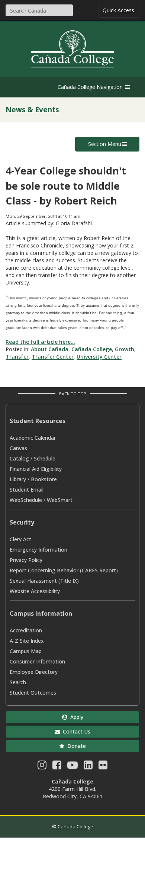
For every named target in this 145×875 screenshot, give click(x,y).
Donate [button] (75, 745)
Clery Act (20, 539)
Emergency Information (38, 549)
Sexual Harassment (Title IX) (44, 580)
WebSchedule (26, 499)
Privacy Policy (26, 559)
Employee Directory (34, 671)
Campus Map (26, 651)
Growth (124, 349)
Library (18, 479)
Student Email (27, 489)
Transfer (17, 356)
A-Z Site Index (27, 640)
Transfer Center (53, 356)
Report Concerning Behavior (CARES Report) (64, 570)
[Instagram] (42, 766)
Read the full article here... (40, 341)
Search (18, 682)
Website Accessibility (35, 591)
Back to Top (72, 393)
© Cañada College (72, 826)
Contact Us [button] (75, 731)
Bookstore (44, 479)
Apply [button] (75, 717)
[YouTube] (72, 766)
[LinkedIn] (88, 766)
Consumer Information (37, 661)
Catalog (19, 458)
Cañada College (91, 349)
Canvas (18, 448)
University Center (99, 356)
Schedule (44, 458)
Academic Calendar (33, 437)
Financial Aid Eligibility (36, 468)
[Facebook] (56, 766)
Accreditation (26, 630)
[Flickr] (103, 766)
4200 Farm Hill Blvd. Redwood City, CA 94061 (73, 792)
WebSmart (59, 499)
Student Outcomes (33, 692)
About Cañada (49, 349)
